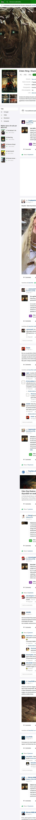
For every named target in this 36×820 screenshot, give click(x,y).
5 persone (30, 753)
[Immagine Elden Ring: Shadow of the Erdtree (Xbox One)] (5, 96)
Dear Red (30, 282)
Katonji (30, 515)
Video (5, 115)
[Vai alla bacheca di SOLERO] (23, 613)
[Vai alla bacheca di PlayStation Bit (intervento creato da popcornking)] (23, 472)
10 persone (30, 154)
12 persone (30, 592)
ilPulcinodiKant (30, 381)
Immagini (6, 112)
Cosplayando (32, 200)
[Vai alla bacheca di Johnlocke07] (23, 290)
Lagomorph (31, 429)
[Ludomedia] (2, 2)
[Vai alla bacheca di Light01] (23, 122)
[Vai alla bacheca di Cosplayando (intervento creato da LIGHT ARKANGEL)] (23, 201)
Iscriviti (34, 5)
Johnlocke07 (32, 289)
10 (30, 144)
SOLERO (28, 404)
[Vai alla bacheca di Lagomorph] (23, 430)
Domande (6, 121)
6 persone (30, 632)
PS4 (25, 74)
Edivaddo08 (29, 663)
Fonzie (28, 347)
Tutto (2, 108)
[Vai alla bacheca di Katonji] (23, 516)
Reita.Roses (29, 635)
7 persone (30, 551)
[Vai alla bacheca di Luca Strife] (23, 682)
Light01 (30, 121)
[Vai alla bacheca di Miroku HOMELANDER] (23, 778)
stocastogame (30, 595)
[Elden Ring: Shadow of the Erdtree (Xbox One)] (9, 81)
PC (21, 74)
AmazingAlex (30, 654)
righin (27, 373)
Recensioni (6, 118)
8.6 (31, 454)
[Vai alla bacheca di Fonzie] (23, 349)
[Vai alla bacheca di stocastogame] (23, 558)
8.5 (31, 540)
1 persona (30, 509)
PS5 (30, 74)
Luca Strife (31, 681)
